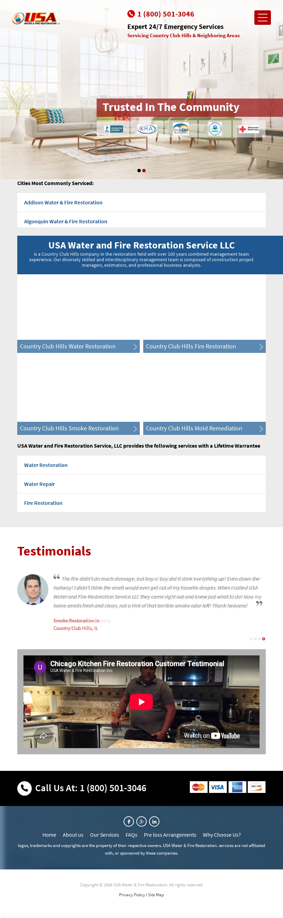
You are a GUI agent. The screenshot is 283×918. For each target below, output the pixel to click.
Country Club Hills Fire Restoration (191, 346)
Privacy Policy (132, 895)
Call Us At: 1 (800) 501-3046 (90, 788)
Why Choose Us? (222, 834)
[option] (141, 89)
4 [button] (263, 639)
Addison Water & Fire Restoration (63, 202)
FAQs (131, 834)
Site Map (156, 895)
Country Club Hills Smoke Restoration (69, 428)
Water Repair (39, 483)
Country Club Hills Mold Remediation (194, 428)
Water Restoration (46, 464)
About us (73, 834)
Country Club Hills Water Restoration (68, 346)
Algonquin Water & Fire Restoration (65, 221)
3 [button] (259, 639)
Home (49, 834)
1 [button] (139, 170)
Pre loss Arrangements (170, 834)
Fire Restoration (43, 502)
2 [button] (144, 170)
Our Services (104, 834)
